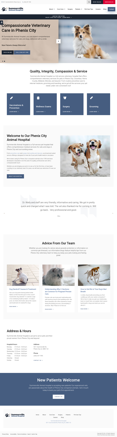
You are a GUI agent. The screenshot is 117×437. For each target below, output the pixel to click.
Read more (12, 306)
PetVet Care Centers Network (108, 435)
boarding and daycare (35, 153)
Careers (98, 9)
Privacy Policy (5, 434)
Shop (104, 9)
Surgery (70, 9)
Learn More (13, 111)
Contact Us (37, 360)
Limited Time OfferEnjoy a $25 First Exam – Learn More (57, 17)
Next (58, 41)
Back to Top (34, 434)
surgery (25, 153)
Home (37, 414)
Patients (77, 9)
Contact (111, 9)
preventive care (15, 153)
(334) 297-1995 (27, 2)
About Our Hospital (15, 176)
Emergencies (109, 2)
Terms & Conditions (22, 434)
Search (29, 434)
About (51, 9)
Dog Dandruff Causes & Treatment (22, 289)
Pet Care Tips (89, 9)
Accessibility (13, 434)
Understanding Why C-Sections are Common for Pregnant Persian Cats (58, 291)
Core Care (60, 9)
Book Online (97, 2)
